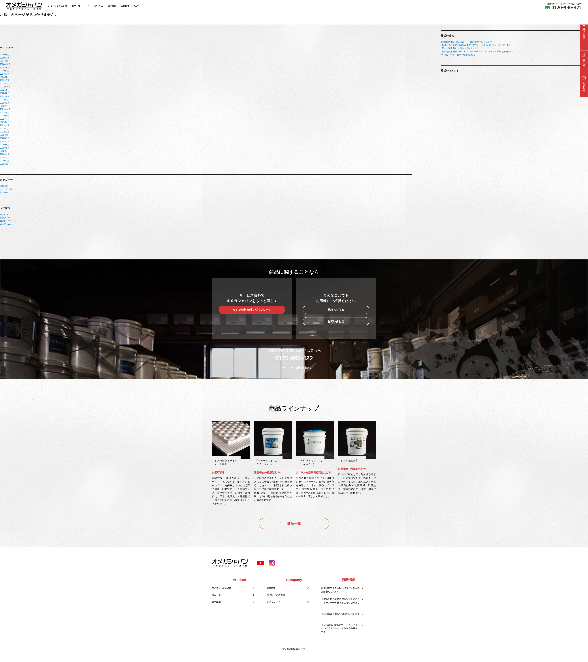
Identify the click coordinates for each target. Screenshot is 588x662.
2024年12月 (5, 61)
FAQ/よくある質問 (276, 595)
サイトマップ (273, 602)
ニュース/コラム (95, 6)
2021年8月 (4, 116)
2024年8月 (4, 67)
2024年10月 (5, 64)
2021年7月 (4, 119)
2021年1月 (4, 132)
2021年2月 (4, 128)
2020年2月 (4, 157)
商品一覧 (294, 523)
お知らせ (4, 186)
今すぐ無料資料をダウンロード (252, 309)
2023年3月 (4, 83)
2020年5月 (4, 148)
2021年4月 (4, 122)
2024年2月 (4, 77)
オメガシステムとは (57, 6)
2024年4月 (4, 71)
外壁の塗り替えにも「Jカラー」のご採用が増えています (466, 42)
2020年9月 (4, 138)
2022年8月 (4, 93)
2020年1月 (4, 161)
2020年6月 (4, 144)
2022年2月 (4, 103)
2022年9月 (4, 90)
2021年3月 (4, 125)
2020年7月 (4, 141)
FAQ (136, 6)
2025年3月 (4, 58)
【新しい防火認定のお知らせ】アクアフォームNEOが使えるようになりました (476, 45)
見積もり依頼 (336, 309)
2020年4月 (4, 151)
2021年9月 (4, 112)
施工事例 (112, 6)
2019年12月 (5, 164)
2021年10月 (5, 109)
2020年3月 (4, 154)
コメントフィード (8, 221)
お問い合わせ (336, 321)
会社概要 (125, 6)
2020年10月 (5, 135)
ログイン (4, 214)
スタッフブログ (7, 189)
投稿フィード (6, 218)
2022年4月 (4, 96)
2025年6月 (4, 54)
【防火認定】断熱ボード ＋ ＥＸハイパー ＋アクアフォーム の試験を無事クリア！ (478, 51)
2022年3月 (4, 99)
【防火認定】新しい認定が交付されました (460, 48)
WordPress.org (6, 224)
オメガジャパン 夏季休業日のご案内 (458, 55)
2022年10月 (5, 87)
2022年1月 (4, 106)
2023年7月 (4, 80)
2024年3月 (4, 74)
